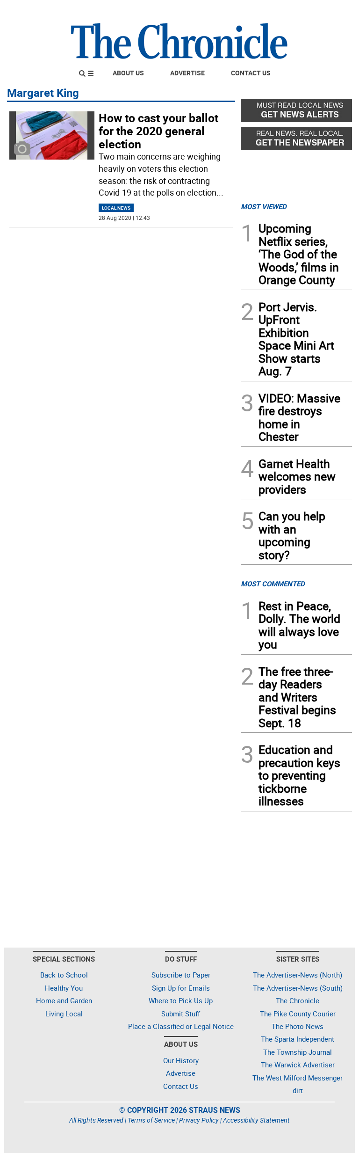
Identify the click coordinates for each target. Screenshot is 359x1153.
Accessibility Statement (256, 1120)
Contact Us (251, 72)
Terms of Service (151, 1120)
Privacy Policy (199, 1120)
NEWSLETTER (276, 11)
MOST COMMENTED (273, 583)
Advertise (187, 72)
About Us (128, 72)
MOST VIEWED (264, 206)
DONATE (329, 11)
